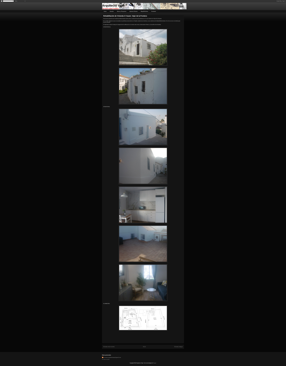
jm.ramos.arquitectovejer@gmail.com (112, 357)
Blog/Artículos (144, 11)
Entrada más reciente (109, 346)
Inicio (105, 11)
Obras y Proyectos (121, 11)
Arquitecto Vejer (113, 5)
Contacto (153, 11)
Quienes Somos (134, 11)
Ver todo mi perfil (105, 359)
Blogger (154, 363)
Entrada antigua (178, 346)
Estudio (112, 11)
